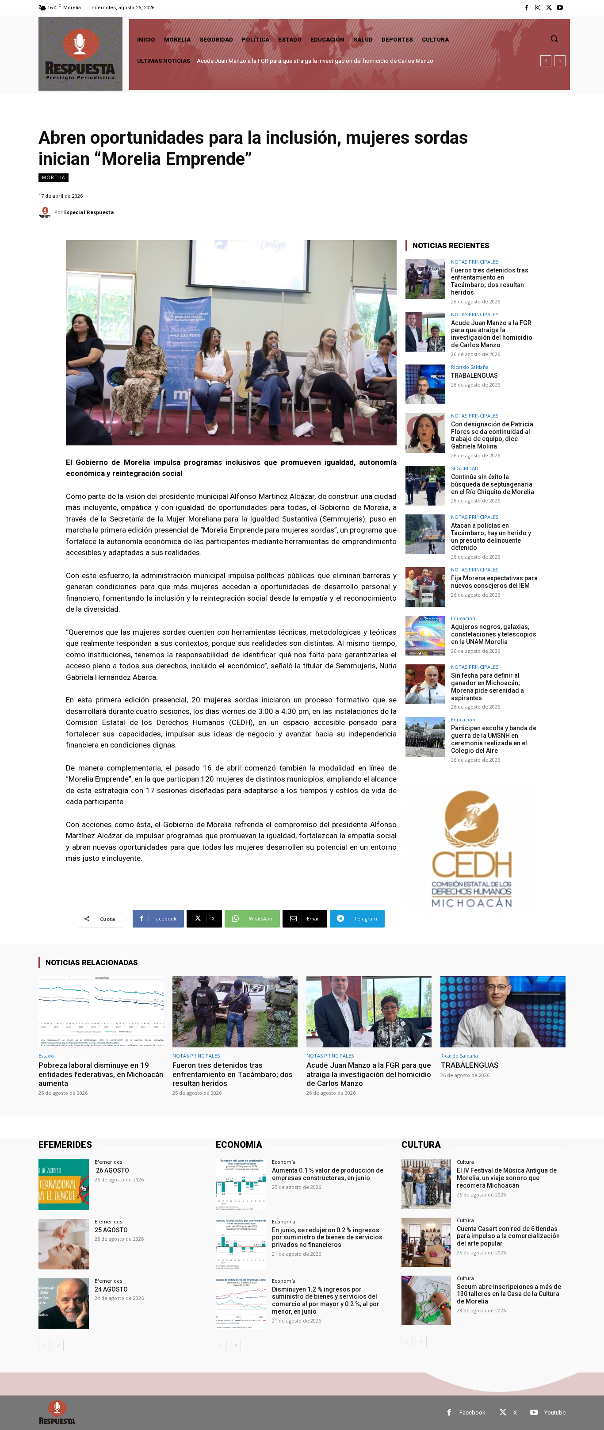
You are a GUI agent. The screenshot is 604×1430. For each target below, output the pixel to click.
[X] (548, 7)
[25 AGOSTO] (63, 1244)
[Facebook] (526, 7)
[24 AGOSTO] (63, 1303)
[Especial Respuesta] (46, 212)
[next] (560, 60)
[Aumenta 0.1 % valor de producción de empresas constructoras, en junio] (241, 1184)
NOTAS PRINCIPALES (474, 261)
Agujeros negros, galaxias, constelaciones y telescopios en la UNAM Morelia (493, 634)
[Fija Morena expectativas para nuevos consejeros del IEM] (425, 587)
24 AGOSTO (111, 1289)
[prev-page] (44, 1345)
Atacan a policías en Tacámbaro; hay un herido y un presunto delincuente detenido (491, 536)
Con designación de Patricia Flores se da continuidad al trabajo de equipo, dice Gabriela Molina (318, 61)
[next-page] (58, 1345)
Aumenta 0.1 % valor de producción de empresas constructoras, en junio (327, 1174)
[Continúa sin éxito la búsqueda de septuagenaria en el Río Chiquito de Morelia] (425, 486)
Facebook (472, 1412)
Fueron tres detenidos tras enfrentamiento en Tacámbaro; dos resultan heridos (489, 281)
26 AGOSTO (112, 1170)
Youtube (555, 1412)
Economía (283, 1161)
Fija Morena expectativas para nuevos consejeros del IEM (494, 582)
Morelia (53, 177)
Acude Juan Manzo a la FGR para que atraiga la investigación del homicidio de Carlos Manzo (491, 334)
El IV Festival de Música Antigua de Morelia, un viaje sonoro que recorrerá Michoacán (507, 1178)
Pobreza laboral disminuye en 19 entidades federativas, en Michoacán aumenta (100, 1074)
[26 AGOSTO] (63, 1184)
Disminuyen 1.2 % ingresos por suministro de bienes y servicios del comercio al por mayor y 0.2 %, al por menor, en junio (325, 1300)
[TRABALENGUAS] (425, 384)
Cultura (465, 1161)
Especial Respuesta (89, 212)
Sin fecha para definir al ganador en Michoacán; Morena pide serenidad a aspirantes (487, 686)
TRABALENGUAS (219, 61)
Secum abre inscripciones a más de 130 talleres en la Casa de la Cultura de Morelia (509, 1294)
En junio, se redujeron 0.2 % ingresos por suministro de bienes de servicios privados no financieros (327, 1238)
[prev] (545, 60)
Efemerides (108, 1161)
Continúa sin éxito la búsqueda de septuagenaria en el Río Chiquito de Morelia (492, 484)
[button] (554, 38)
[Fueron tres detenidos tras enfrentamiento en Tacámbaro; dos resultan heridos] (425, 279)
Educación (463, 618)
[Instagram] (537, 7)
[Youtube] (560, 7)
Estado (46, 1055)
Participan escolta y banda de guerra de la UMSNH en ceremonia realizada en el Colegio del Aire (493, 739)
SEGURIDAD (464, 468)
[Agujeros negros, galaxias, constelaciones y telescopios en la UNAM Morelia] (425, 636)
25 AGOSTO (111, 1230)
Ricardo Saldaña (470, 366)
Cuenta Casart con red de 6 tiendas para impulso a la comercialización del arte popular (508, 1236)
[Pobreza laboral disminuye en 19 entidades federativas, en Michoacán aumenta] (101, 1011)
